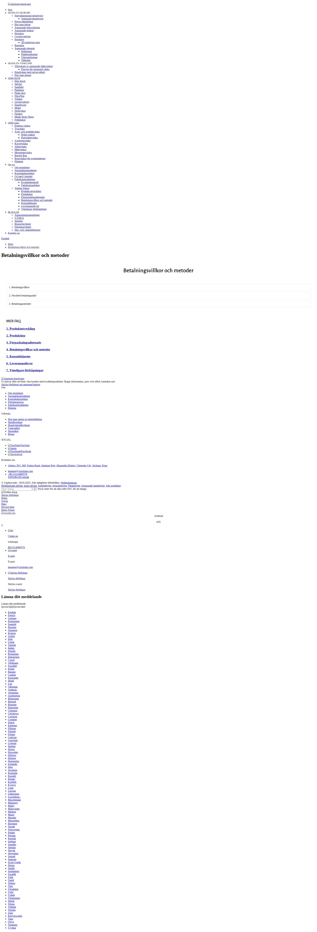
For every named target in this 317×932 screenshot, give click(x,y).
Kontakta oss (14, 233)
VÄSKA (19, 218)
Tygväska (20, 128)
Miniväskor (20, 149)
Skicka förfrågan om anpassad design (20, 384)
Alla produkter (113, 485)
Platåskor (19, 90)
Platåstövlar (74, 485)
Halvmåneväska (29, 137)
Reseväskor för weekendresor (30, 158)
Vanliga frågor (22, 188)
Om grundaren (22, 167)
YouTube (25, 445)
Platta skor (20, 93)
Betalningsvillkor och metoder (37, 200)
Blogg (11, 434)
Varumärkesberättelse (26, 170)
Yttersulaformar (29, 57)
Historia (12, 408)
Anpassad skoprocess (32, 18)
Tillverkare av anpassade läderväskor (34, 66)
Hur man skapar (23, 75)
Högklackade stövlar (12, 485)
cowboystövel (22, 102)
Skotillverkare (15, 422)
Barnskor (19, 45)
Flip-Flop (19, 96)
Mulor (18, 107)
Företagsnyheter (23, 227)
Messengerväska (23, 152)
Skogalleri (13, 431)
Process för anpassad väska (35, 69)
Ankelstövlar (44, 485)
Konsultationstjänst (24, 173)
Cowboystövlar (23, 36)
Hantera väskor (22, 125)
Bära (3, 504)
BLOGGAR (13, 212)
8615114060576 (16, 547)
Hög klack (20, 81)
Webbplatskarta (69, 482)
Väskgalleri (14, 428)
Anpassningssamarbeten (27, 215)
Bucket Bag (21, 155)
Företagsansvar (16, 402)
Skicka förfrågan (10, 495)
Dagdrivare (20, 105)
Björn (4, 498)
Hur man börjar (23, 24)
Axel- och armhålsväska (27, 131)
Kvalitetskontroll (29, 182)
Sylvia (4, 501)
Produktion (27, 194)
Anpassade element (25, 48)
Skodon (19, 221)
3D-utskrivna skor (30, 42)
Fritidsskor (20, 119)
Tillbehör (26, 60)
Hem (10, 10)
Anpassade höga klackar (27, 27)
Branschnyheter (23, 224)
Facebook (26, 451)
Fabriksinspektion (30, 185)
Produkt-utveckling (31, 191)
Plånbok (19, 161)
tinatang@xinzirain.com (20, 471)
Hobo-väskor (28, 134)
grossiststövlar (59, 485)
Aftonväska (21, 146)
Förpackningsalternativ (33, 197)
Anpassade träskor (24, 30)
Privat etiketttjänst (24, 21)
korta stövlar (30, 485)
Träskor (18, 99)
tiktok (19, 454)
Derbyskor (20, 110)
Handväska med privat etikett (30, 72)
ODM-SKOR (14, 78)
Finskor (18, 113)
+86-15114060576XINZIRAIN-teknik (18, 475)
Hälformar (26, 51)
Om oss (11, 164)
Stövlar (18, 84)
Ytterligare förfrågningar (34, 209)
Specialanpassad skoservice (29, 15)
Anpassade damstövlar (93, 485)
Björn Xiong (8, 510)
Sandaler (19, 87)
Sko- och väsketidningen (27, 229)
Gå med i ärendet (23, 176)
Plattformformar (29, 54)
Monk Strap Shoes (24, 116)
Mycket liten (7, 507)
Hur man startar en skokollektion (25, 419)
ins (15, 448)
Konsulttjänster (29, 203)
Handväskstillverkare (19, 425)
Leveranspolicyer (30, 206)
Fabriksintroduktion (25, 179)
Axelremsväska (23, 140)
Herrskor (19, 33)
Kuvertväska (21, 143)
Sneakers (19, 39)
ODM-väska (13, 123)
